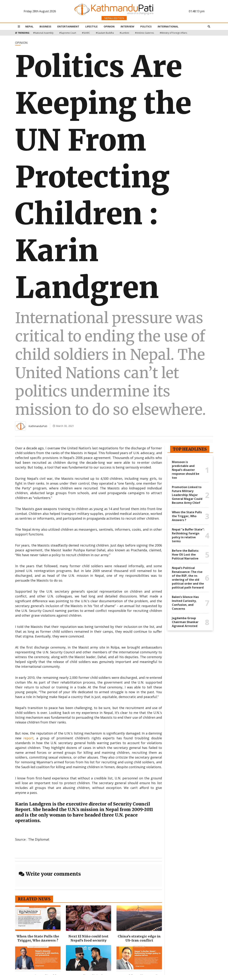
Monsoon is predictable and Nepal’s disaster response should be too (185, 470)
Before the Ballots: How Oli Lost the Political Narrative (185, 554)
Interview (127, 26)
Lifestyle (91, 26)
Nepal (29, 26)
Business (45, 26)
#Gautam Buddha (105, 32)
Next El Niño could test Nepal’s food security (88, 938)
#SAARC (86, 32)
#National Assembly (43, 32)
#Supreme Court (67, 32)
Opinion (109, 26)
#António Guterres (144, 32)
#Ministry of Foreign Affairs (173, 32)
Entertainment (68, 26)
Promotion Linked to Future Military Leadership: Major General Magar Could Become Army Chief (187, 495)
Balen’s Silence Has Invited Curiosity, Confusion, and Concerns (185, 603)
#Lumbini (124, 32)
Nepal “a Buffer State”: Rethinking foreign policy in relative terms (188, 535)
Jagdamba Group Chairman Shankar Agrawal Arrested (185, 622)
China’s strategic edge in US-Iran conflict (139, 938)
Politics (146, 26)
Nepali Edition (114, 18)
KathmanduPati (37, 426)
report (28, 738)
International (168, 26)
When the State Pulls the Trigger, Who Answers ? (38, 938)
